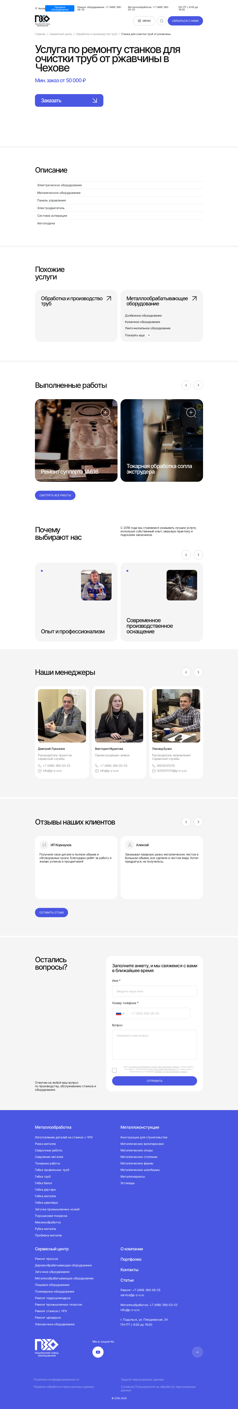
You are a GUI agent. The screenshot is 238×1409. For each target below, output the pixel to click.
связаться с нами (185, 20)
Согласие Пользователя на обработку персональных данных (158, 1388)
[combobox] (119, 1013)
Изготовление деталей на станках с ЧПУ (64, 1137)
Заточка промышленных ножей (57, 1209)
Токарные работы (47, 1163)
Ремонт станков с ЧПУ (51, 1311)
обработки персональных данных (171, 1071)
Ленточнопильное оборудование (148, 328)
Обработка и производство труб (71, 301)
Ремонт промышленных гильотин (58, 1304)
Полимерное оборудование (54, 1291)
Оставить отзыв (51, 912)
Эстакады (127, 1183)
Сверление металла (49, 1157)
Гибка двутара (45, 1189)
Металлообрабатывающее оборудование (157, 301)
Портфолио (130, 1259)
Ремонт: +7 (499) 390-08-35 (140, 1290)
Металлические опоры (136, 1150)
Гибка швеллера (46, 1202)
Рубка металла (45, 1229)
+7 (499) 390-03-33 (56, 765)
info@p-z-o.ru (52, 770)
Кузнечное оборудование (142, 322)
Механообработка (48, 1222)
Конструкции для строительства (143, 1137)
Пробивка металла (48, 1235)
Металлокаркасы (132, 1176)
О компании (131, 1248)
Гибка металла (45, 1196)
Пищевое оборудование (52, 1285)
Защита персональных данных (142, 1379)
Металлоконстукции (139, 1127)
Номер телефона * (125, 1003)
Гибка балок (43, 1183)
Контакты (129, 1269)
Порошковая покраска (51, 1216)
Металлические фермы (136, 1163)
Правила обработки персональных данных (63, 1387)
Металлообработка (53, 1127)
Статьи (127, 1280)
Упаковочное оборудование (54, 1324)
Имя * (116, 980)
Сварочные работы (48, 1150)
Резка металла (45, 1144)
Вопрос (117, 1025)
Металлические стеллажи (138, 1157)
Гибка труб (43, 1176)
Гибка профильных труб (52, 1170)
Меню (147, 20)
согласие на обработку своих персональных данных (153, 1066)
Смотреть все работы (55, 495)
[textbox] (116, 1013)
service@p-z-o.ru (132, 1295)
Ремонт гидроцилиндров (52, 1298)
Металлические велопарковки (142, 1144)
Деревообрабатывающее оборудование (63, 1265)
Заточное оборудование (52, 1272)
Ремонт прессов (46, 1259)
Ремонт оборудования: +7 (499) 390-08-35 (99, 8)
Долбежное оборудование (143, 315)
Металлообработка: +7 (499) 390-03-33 (148, 8)
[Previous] (186, 385)
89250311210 (166, 765)
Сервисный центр (52, 1248)
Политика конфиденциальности (56, 1379)
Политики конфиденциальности (162, 1069)
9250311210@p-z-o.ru (172, 770)
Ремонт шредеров (48, 1317)
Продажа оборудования (59, 8)
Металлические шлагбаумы (140, 1170)
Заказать (51, 100)
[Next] (198, 385)
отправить (155, 1080)
